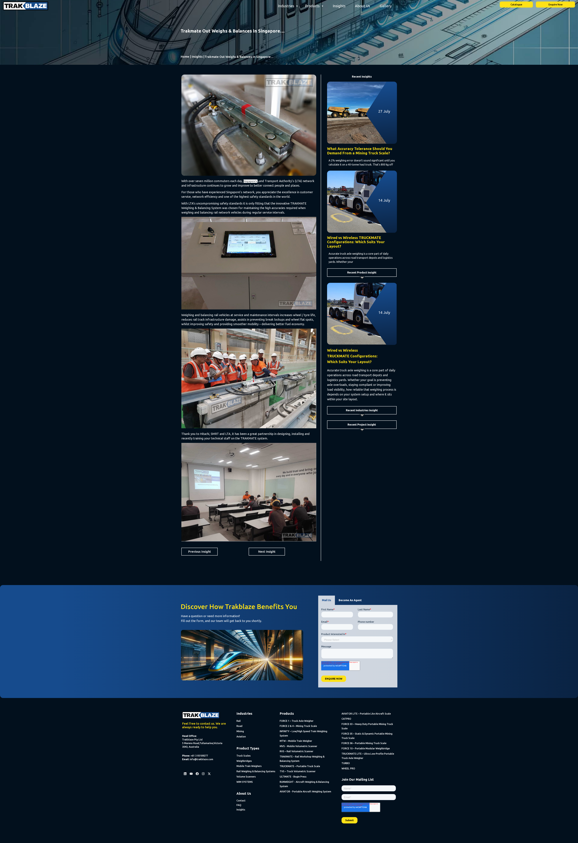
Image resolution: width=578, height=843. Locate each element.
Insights (339, 6)
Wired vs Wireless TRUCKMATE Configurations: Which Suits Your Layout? (356, 242)
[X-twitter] (209, 774)
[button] (362, 272)
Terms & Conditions (296, 838)
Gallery (386, 6)
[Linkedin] (185, 774)
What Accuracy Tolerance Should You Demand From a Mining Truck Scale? (359, 151)
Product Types (247, 748)
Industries (286, 6)
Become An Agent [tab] (350, 600)
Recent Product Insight (361, 272)
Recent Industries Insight (362, 410)
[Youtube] (191, 774)
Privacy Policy (278, 838)
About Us (362, 6)
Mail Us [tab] (326, 600)
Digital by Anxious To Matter (384, 838)
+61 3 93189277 (199, 755)
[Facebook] (197, 774)
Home (185, 56)
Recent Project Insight (362, 424)
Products (312, 6)
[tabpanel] (357, 646)
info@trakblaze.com (201, 759)
